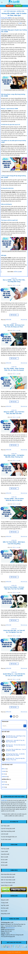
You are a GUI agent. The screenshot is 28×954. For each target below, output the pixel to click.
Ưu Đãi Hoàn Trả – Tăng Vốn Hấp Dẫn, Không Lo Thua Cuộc (15, 759)
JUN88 (20, 23)
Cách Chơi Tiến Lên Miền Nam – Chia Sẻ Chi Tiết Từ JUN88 (16, 750)
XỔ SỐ (3, 787)
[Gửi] (25, 726)
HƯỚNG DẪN (14, 278)
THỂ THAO (4, 784)
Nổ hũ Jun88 (18, 271)
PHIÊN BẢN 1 (10, 5)
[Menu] (2, 2)
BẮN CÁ (4, 768)
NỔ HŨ (3, 782)
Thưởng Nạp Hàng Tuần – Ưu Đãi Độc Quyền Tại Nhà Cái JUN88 (15, 754)
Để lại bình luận (24, 319)
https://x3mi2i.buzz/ (10, 927)
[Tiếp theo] (17, 716)
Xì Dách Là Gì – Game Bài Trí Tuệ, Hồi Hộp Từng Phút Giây (15, 741)
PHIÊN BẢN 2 (18, 5)
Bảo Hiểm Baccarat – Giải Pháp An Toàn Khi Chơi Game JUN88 (15, 736)
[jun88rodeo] (14, 2)
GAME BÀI (4, 776)
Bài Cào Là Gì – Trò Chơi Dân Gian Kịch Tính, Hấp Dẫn (15, 745)
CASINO (4, 771)
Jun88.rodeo (4, 800)
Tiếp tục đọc (14, 314)
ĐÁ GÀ (3, 774)
